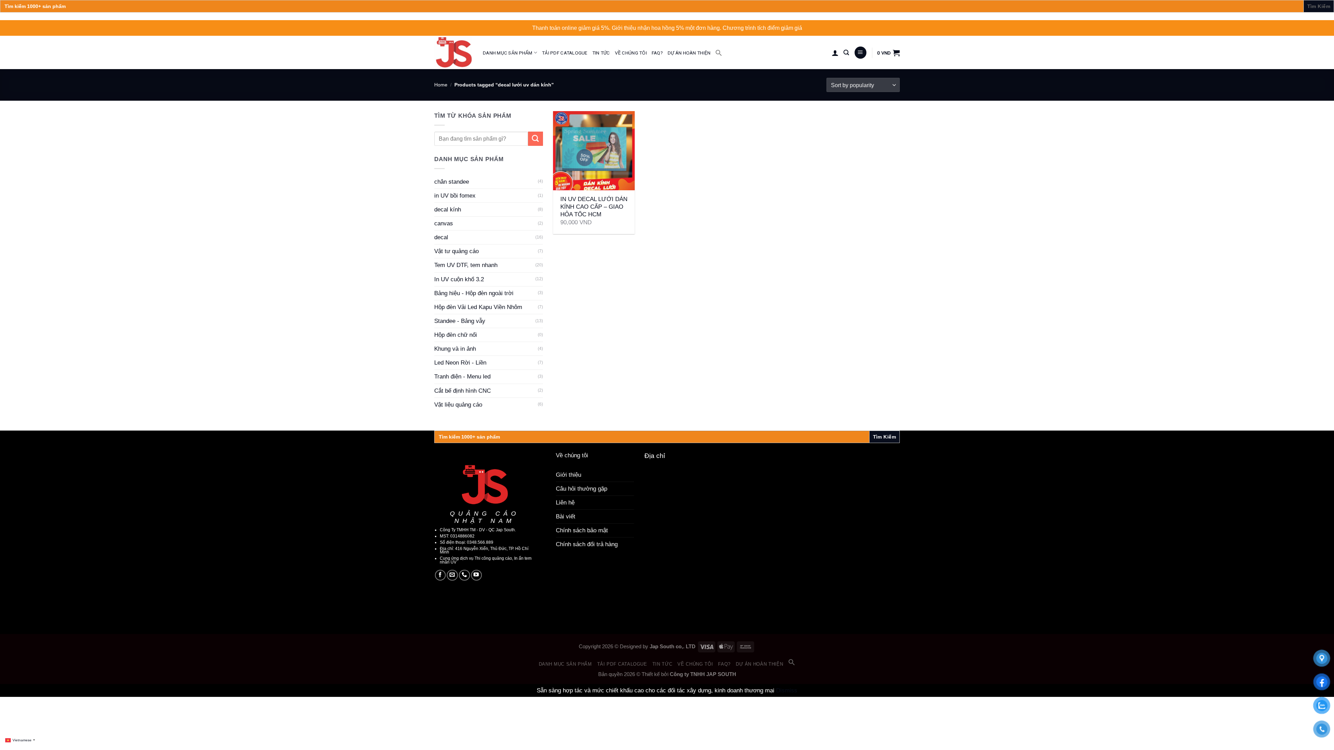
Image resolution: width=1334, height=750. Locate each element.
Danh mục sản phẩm (508, 53)
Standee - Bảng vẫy (459, 321)
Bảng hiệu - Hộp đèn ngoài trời (473, 293)
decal (441, 237)
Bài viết (565, 516)
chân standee (451, 181)
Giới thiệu (568, 475)
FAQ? (657, 53)
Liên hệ (565, 502)
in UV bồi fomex (455, 195)
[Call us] (464, 575)
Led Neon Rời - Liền (460, 362)
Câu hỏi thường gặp (581, 488)
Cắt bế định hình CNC (462, 391)
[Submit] (535, 139)
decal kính (447, 209)
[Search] (846, 52)
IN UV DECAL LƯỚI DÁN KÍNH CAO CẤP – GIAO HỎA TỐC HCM (593, 207)
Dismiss (786, 690)
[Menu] (860, 53)
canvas (443, 223)
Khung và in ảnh (455, 348)
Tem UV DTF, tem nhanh (465, 265)
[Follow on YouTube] (476, 575)
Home (440, 85)
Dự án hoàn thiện (689, 53)
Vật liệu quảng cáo (458, 404)
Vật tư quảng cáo (456, 251)
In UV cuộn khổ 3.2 (459, 279)
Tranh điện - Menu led (462, 376)
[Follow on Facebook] (440, 575)
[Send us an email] (452, 575)
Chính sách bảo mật (582, 530)
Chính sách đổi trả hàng (587, 544)
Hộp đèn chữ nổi (455, 335)
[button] (718, 53)
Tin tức (601, 53)
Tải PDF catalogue (564, 53)
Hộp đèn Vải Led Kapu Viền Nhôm (478, 307)
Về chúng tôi (631, 53)
